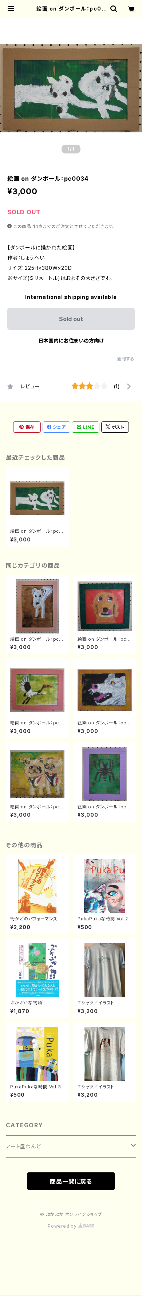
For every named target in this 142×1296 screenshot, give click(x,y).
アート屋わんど (23, 1146)
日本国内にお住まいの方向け (71, 340)
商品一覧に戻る (71, 1181)
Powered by (63, 1226)
